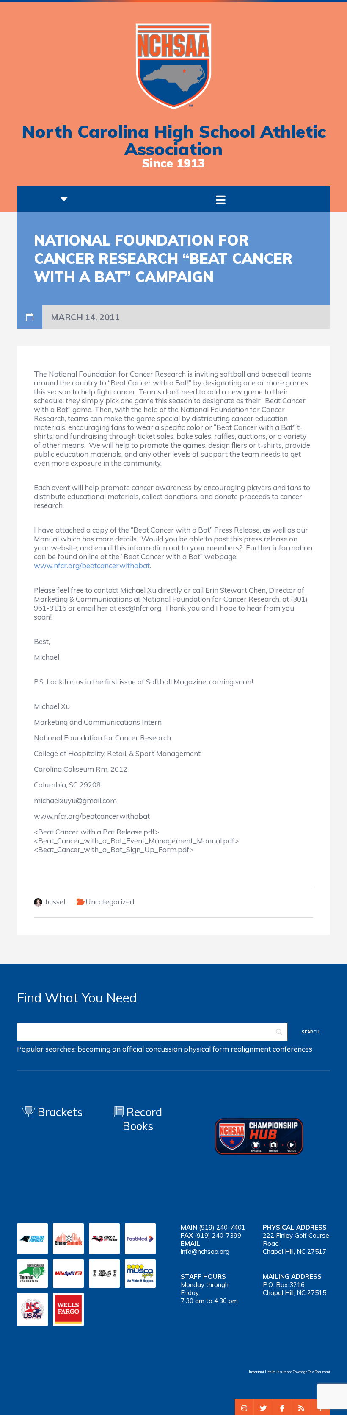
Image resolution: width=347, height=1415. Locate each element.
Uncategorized (109, 901)
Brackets (59, 1112)
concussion (164, 1048)
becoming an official (110, 1048)
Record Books (142, 1119)
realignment (251, 1048)
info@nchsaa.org (205, 1252)
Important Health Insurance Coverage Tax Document (289, 1372)
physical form (206, 1048)
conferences (292, 1048)
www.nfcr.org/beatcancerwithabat (92, 565)
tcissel (55, 901)
